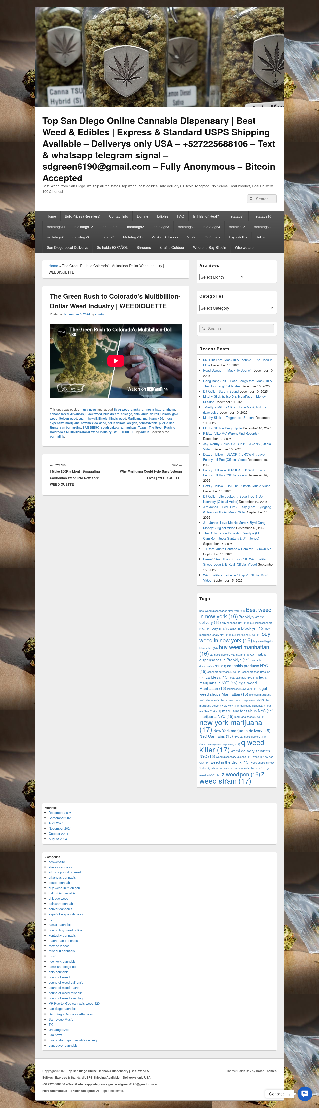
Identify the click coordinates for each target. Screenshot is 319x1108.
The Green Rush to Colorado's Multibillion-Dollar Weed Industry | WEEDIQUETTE (112, 429)
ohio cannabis (59, 971)
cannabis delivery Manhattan (229, 654)
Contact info (118, 216)
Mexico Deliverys (164, 237)
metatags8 (80, 237)
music (53, 956)
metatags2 (110, 226)
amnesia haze (151, 409)
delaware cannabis (62, 903)
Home (51, 216)
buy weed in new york (234, 637)
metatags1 (236, 216)
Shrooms (144, 247)
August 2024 (58, 838)
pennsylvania (148, 423)
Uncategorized (59, 1029)
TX (51, 1024)
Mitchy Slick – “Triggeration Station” (229, 417)
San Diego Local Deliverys (67, 247)
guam (82, 418)
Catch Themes (266, 1071)
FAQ (180, 216)
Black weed (93, 414)
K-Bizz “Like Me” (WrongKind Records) (231, 433)
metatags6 (262, 226)
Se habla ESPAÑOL (112, 247)
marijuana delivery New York (219, 705)
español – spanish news (66, 914)
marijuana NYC (216, 716)
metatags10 (262, 216)
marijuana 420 (153, 418)
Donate (142, 216)
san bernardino (70, 427)
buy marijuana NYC (246, 635)
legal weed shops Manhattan (233, 691)
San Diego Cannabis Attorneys (71, 1014)
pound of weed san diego (66, 998)
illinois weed (117, 418)
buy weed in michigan (64, 887)
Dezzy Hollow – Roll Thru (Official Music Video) (237, 485)
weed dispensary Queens (234, 757)
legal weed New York (242, 689)
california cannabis (62, 893)
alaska (135, 409)
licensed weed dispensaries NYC (248, 700)
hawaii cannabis (60, 924)
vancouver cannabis (63, 1045)
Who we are (244, 247)
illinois (102, 418)
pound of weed (59, 977)
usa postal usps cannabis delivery (73, 1040)
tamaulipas (129, 427)
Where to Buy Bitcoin (209, 247)
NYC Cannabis (216, 736)
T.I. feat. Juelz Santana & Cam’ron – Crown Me (237, 548)
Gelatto (165, 414)
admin (99, 314)
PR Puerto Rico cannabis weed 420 (74, 1003)
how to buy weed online (65, 930)
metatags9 (106, 237)
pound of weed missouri (66, 992)
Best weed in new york (235, 612)
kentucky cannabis (62, 935)
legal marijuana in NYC (233, 679)
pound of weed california (66, 982)
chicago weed (58, 898)
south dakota (110, 427)
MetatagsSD (133, 237)
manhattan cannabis (63, 940)
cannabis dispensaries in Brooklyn (232, 656)
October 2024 (58, 833)
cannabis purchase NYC (224, 672)
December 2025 (60, 812)
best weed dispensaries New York (222, 611)
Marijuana (135, 418)
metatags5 (237, 226)
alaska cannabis (60, 867)
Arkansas (77, 414)
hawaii (92, 418)
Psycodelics (238, 237)
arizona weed (59, 414)
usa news (90, 409)
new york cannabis (62, 961)
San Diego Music (61, 1019)
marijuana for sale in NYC (248, 710)
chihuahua (141, 414)
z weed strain (232, 777)
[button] (305, 1094)
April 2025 (56, 823)
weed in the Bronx (230, 762)
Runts (54, 427)
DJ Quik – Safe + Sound (221, 391)
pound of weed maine (64, 987)
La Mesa (217, 677)
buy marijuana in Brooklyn (238, 628)
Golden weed (68, 418)
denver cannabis (60, 908)
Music (191, 237)
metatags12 (83, 226)
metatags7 (55, 237)
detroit (154, 414)
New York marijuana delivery (241, 730)
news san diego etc (63, 966)
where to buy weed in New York (233, 768)
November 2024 (60, 828)
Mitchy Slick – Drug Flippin (222, 428)
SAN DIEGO (91, 427)
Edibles (162, 216)
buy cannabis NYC (235, 623)
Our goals (212, 237)
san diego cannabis (63, 1008)
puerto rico (166, 423)
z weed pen (241, 774)
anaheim (169, 409)
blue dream (111, 414)
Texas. (142, 427)
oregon (132, 423)
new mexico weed (93, 423)
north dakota (117, 423)
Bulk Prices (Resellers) (82, 216)
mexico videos (59, 945)
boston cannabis (60, 882)
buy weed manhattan (234, 650)
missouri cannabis (62, 951)
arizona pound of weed (65, 872)
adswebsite (57, 861)
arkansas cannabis (62, 877)
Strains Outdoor (172, 247)
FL (50, 919)
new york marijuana (230, 725)
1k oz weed (121, 409)
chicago (126, 414)
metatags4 (211, 226)
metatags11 (56, 226)
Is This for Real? (206, 216)
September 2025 (60, 817)
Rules (260, 237)
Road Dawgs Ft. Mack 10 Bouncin (227, 370)
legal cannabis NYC (244, 677)
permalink (57, 436)
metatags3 (161, 226)
